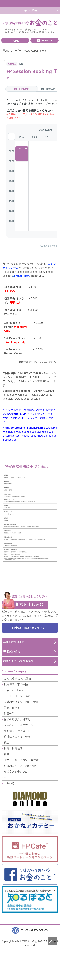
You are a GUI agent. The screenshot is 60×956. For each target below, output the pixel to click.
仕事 (6, 754)
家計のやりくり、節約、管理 (21, 701)
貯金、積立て (12, 707)
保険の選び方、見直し (17, 719)
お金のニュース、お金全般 (20, 765)
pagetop (52, 941)
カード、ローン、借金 (17, 696)
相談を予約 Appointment (18, 661)
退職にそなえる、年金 (17, 736)
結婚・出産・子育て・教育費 (21, 760)
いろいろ (9, 783)
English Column (13, 690)
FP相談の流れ (11, 651)
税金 (6, 742)
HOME (15, 40)
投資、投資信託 (13, 748)
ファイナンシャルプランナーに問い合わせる (44, 40)
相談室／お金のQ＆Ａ (17, 771)
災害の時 (9, 713)
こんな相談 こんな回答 (17, 678)
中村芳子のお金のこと (30, 22)
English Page (30, 10)
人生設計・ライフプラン (18, 725)
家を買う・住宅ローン (17, 731)
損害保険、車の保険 (16, 684)
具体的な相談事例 (14, 642)
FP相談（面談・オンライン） (30, 627)
